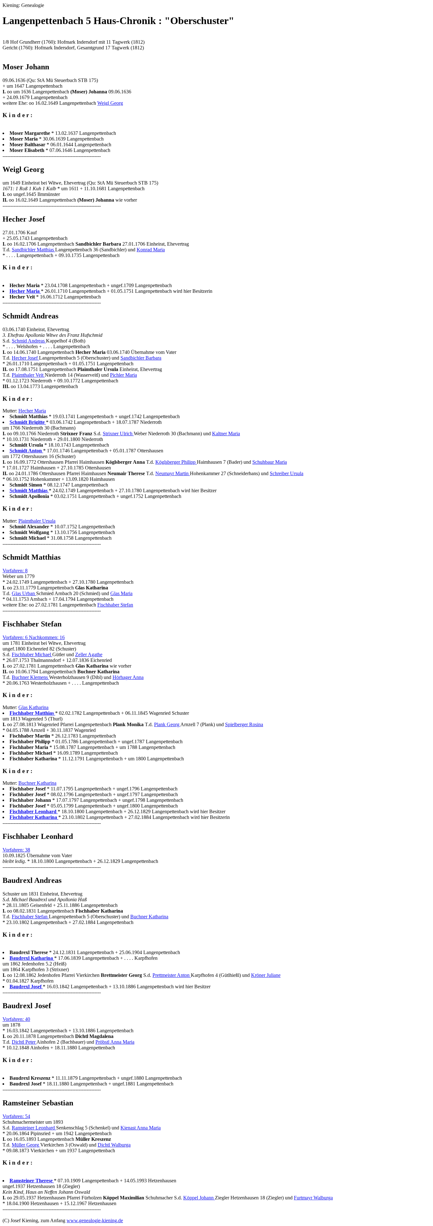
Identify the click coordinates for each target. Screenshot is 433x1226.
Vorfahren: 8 (15, 570)
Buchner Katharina (37, 783)
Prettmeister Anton (171, 975)
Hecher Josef (25, 358)
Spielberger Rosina (244, 724)
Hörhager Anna (128, 677)
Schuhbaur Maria (269, 462)
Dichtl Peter (24, 1042)
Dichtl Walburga (114, 1144)
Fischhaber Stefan (115, 604)
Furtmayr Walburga (313, 1197)
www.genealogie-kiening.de (95, 1220)
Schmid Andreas (29, 340)
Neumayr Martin (172, 473)
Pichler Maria (123, 375)
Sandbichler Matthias (33, 249)
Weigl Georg (110, 103)
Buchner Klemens (30, 677)
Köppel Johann (199, 1197)
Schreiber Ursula (286, 473)
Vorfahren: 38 (16, 849)
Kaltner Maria (226, 433)
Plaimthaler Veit (28, 375)
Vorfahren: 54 (16, 1116)
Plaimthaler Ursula (36, 521)
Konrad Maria (151, 249)
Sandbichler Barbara (140, 358)
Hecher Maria (32, 410)
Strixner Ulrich (118, 433)
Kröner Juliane (266, 975)
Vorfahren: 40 (16, 1019)
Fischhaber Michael (32, 654)
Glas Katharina (33, 707)
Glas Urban (24, 593)
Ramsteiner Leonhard (34, 1127)
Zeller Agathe (88, 654)
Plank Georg (167, 724)
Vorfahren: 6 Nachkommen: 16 (34, 637)
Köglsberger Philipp (176, 462)
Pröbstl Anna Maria (114, 1042)
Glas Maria (121, 593)
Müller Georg (26, 1144)
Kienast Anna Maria (140, 1127)
